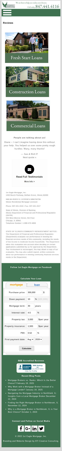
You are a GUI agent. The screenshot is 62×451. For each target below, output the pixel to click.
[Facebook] (21, 429)
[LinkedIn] (34, 429)
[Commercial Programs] (29, 132)
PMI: (23, 333)
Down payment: (17, 299)
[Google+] (28, 429)
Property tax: (18, 319)
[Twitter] (41, 429)
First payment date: (15, 339)
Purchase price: (17, 292)
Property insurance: (15, 326)
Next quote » (29, 157)
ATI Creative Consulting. (47, 441)
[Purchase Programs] (28, 64)
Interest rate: (18, 312)
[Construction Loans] (29, 98)
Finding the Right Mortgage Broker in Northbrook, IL (33, 403)
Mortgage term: (17, 306)
